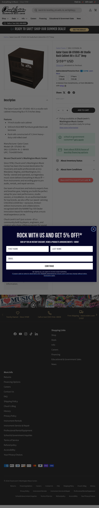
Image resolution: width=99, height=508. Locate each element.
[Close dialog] (93, 229)
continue (49, 266)
